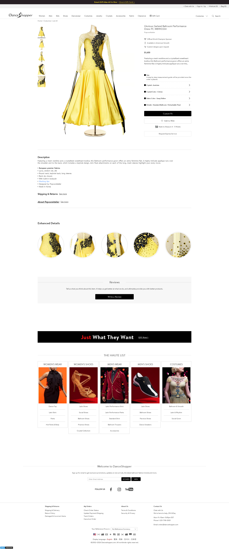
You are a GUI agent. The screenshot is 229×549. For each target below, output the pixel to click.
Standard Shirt (114, 418)
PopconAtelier (149, 32)
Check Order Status (91, 510)
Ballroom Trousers (114, 424)
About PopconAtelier (48, 202)
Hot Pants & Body (52, 424)
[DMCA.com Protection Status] (6, 547)
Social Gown (176, 418)
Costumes (47, 21)
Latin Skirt (52, 412)
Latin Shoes (83, 406)
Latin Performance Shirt (115, 406)
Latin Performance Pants (114, 412)
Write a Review (114, 296)
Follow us (100, 489)
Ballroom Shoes (83, 418)
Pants (53, 418)
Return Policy (50, 513)
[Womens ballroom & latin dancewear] (53, 385)
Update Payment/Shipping (93, 513)
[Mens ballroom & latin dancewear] (114, 385)
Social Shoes (83, 412)
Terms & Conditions (128, 510)
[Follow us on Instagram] (119, 489)
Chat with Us (189, 6)
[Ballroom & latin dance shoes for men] (145, 385)
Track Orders (88, 516)
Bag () (223, 6)
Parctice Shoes (145, 418)
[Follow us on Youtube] (129, 489)
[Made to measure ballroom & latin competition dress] (176, 385)
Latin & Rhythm (176, 412)
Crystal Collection (83, 430)
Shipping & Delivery (52, 510)
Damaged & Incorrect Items (55, 516)
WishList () (213, 6)
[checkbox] (167, 133)
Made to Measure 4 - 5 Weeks (169, 126)
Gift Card (156, 16)
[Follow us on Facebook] (111, 489)
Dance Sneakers (145, 424)
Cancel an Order (90, 519)
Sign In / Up (201, 6)
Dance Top (53, 406)
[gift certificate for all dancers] (114, 337)
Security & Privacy (128, 513)
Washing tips (44, 181)
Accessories (114, 430)
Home (40, 21)
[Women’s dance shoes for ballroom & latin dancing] (83, 385)
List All (55, 21)
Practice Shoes (83, 424)
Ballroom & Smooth (176, 406)
